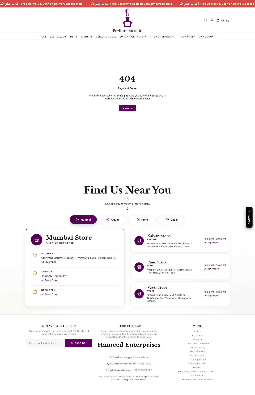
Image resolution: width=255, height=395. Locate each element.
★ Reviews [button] (249, 217)
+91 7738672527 (142, 363)
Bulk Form (197, 335)
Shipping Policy (197, 359)
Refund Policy (197, 351)
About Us (197, 339)
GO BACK (127, 108)
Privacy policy (197, 347)
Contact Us (197, 375)
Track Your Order (197, 363)
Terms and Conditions (197, 343)
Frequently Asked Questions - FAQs (197, 371)
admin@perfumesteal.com (134, 357)
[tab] (83, 219)
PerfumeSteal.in (127, 20)
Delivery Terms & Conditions (197, 379)
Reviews (197, 367)
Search (197, 331)
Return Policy (197, 355)
